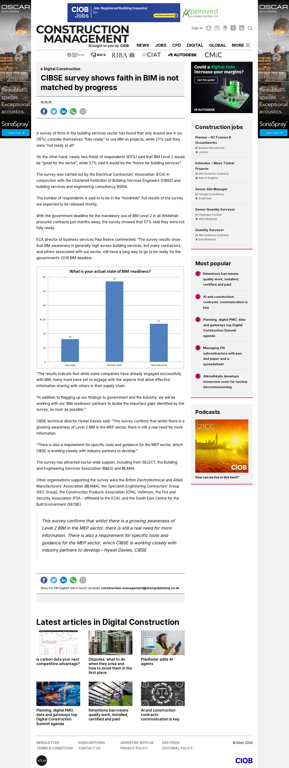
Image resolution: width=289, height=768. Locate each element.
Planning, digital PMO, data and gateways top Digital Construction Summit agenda (224, 328)
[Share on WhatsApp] (73, 111)
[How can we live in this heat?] (221, 445)
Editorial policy (177, 748)
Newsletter (47, 743)
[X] (233, 27)
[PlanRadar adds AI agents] (163, 642)
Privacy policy (134, 748)
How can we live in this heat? (217, 477)
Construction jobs (219, 127)
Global (217, 45)
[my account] (208, 27)
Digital (195, 45)
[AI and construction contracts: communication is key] (163, 694)
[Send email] (83, 111)
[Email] (217, 27)
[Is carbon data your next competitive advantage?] (58, 642)
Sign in (197, 28)
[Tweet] (53, 111)
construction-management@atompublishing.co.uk (140, 588)
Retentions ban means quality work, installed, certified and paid (221, 279)
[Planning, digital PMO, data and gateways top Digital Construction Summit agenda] (58, 694)
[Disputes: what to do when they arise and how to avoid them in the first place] (110, 642)
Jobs (160, 45)
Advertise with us (137, 743)
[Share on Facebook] (44, 111)
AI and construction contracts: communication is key (225, 302)
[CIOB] (198, 760)
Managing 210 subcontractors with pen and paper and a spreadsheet (222, 356)
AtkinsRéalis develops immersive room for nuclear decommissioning (225, 381)
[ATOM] (90, 760)
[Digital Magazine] (225, 27)
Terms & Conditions (54, 748)
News (143, 45)
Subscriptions (91, 743)
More (238, 45)
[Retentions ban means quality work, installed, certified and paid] (110, 694)
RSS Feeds (171, 743)
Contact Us (89, 748)
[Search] (250, 27)
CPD (176, 45)
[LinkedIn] (241, 27)
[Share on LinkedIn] (63, 111)
